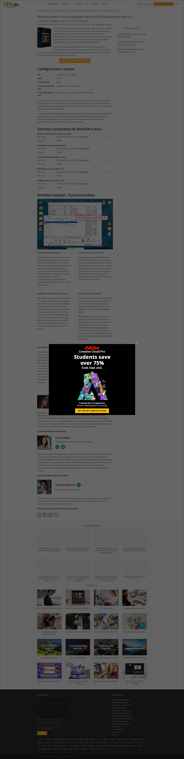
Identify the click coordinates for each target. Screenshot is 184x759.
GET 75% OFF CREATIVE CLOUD (92, 410)
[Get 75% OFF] (92, 379)
